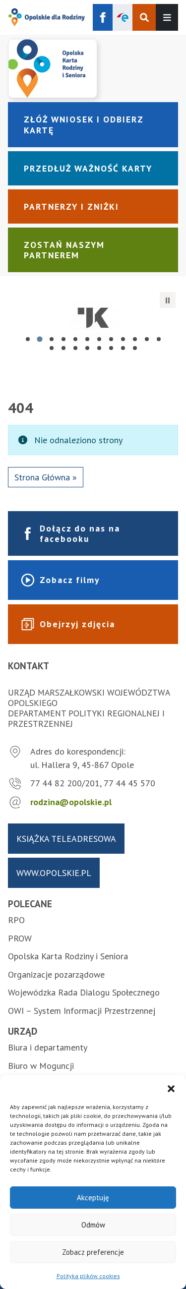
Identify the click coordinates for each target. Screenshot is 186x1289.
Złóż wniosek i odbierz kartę (84, 124)
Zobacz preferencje (93, 1252)
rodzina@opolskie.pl (71, 802)
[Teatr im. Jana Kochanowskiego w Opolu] (93, 318)
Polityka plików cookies (88, 1276)
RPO (16, 920)
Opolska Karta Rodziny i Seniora (68, 956)
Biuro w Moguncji (41, 1065)
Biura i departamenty (47, 1047)
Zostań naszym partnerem (64, 250)
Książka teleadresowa (66, 838)
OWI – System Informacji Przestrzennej (81, 1010)
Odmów (93, 1225)
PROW (20, 938)
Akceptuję (93, 1197)
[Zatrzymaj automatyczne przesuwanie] (168, 300)
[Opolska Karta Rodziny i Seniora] (93, 68)
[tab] (28, 339)
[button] (171, 1088)
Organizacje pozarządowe (56, 974)
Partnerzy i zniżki (71, 206)
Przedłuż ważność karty (88, 168)
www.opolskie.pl (53, 873)
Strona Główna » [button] (45, 477)
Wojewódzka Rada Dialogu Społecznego (84, 992)
